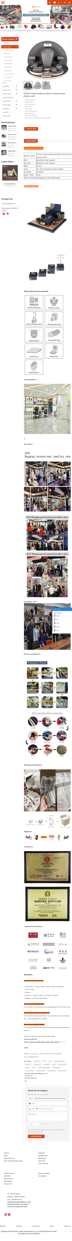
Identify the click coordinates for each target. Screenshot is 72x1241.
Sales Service (57, 613)
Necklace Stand (7, 94)
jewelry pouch (37, 1064)
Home (4, 30)
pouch (54, 1064)
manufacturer (37, 1061)
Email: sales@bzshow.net (14, 1199)
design (33, 1067)
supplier (27, 1067)
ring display (47, 1064)
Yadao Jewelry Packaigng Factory (13, 1161)
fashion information (9, 1158)
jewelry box (28, 1064)
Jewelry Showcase (8, 97)
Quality (6, 1155)
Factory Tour (36, 1226)
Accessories (6, 108)
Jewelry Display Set (28, 30)
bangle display (62, 1070)
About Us (6, 1153)
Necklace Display (8, 57)
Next (18, 177)
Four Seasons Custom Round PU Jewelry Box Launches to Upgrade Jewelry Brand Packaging (10, 184)
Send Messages (36, 1136)
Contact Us (67, 1226)
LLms (68, 1231)
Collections (6, 112)
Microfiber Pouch (43, 1155)
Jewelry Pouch (7, 101)
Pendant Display (8, 60)
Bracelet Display (8, 63)
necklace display (29, 1070)
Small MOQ (6, 43)
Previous (2, 177)
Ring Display (7, 53)
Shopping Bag (7, 105)
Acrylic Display (8, 77)
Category (10, 30)
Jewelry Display (18, 30)
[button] (32, 27)
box (50, 1061)
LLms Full (65, 1233)
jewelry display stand (59, 1061)
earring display (56, 1067)
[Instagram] (7, 214)
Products (19, 1226)
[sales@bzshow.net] (26, 1081)
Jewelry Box (6, 86)
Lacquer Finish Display (6, 81)
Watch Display (7, 116)
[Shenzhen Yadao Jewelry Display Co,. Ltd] (3, 2)
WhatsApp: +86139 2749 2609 (16, 1196)
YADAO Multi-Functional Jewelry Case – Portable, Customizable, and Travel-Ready (12, 151)
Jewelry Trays (6, 90)
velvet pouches (62, 1064)
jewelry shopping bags (44, 1067)
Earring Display (8, 70)
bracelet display (52, 1070)
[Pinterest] (3, 214)
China (44, 1061)
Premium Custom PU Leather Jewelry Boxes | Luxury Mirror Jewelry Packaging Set (12, 126)
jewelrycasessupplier (44, 1173)
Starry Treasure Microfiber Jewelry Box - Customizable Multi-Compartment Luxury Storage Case (12, 142)
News (52, 1226)
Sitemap (62, 1231)
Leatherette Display (9, 74)
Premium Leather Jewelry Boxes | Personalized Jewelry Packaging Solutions (12, 134)
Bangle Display (8, 67)
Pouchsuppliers (42, 1176)
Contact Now (31, 129)
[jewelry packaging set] (36, 17)
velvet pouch (41, 1161)
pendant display (41, 1070)
